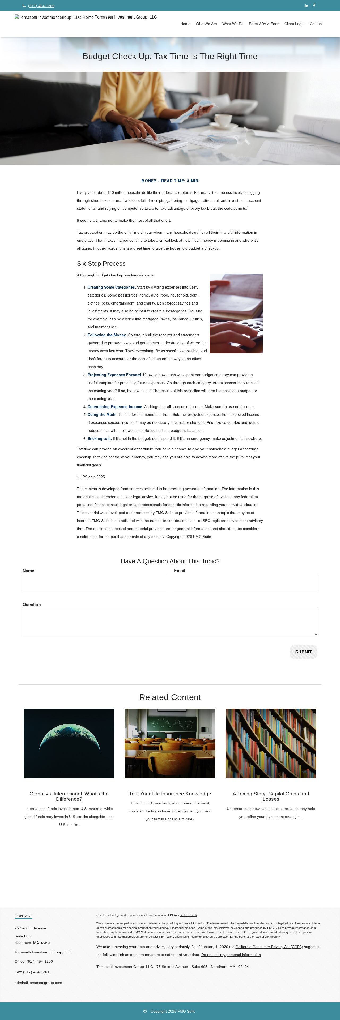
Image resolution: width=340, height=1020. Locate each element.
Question (32, 604)
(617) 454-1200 (41, 6)
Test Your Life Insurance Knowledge (170, 793)
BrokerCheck (188, 915)
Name (28, 570)
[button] (206, 23)
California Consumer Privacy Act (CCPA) (269, 947)
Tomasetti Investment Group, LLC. (126, 17)
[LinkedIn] (306, 5)
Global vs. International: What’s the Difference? (69, 796)
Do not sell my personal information (231, 955)
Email (179, 570)
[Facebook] (314, 5)
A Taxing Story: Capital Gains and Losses (271, 796)
